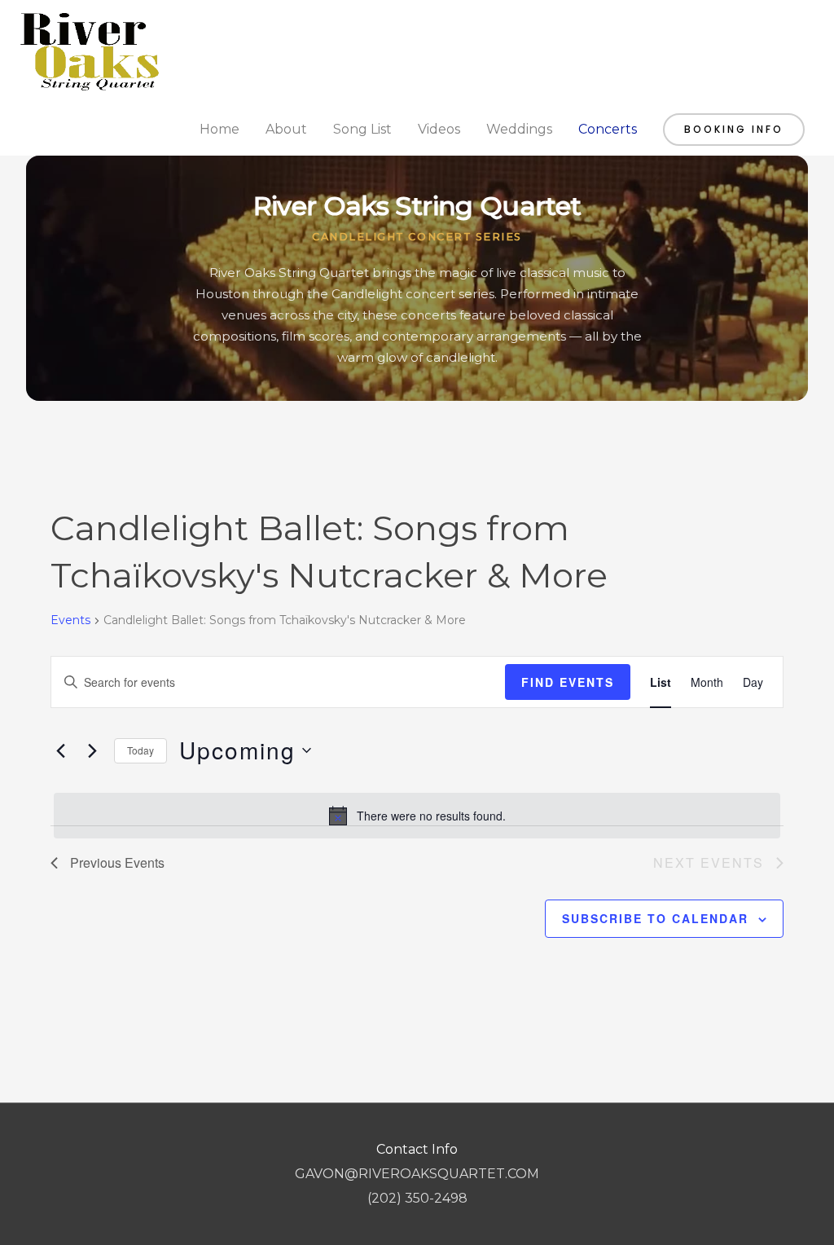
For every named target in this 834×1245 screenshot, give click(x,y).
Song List (362, 129)
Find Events (567, 682)
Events (70, 620)
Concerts (607, 129)
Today (140, 750)
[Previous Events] (60, 750)
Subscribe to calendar (655, 918)
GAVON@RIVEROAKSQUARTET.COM (417, 1173)
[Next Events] (92, 750)
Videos (439, 129)
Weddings (519, 129)
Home (219, 129)
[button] (734, 129)
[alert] (417, 815)
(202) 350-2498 (417, 1198)
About (286, 129)
